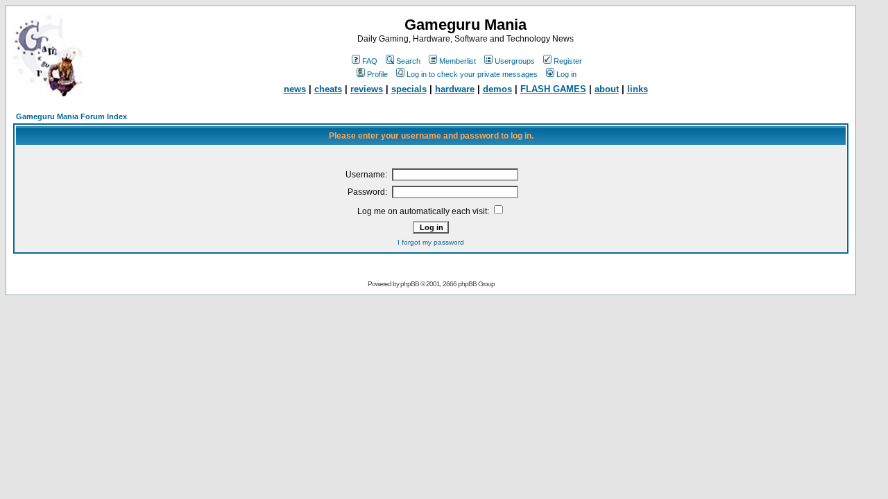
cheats (328, 89)
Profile (377, 74)
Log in (566, 74)
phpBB (409, 284)
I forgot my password (431, 242)
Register (568, 61)
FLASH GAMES (553, 89)
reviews (366, 89)
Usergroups (515, 61)
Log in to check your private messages (472, 74)
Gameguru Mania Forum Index (71, 116)
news (295, 89)
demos (497, 89)
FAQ (369, 61)
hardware (455, 89)
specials (409, 89)
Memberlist (457, 61)
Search (408, 61)
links (637, 89)
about (607, 89)
